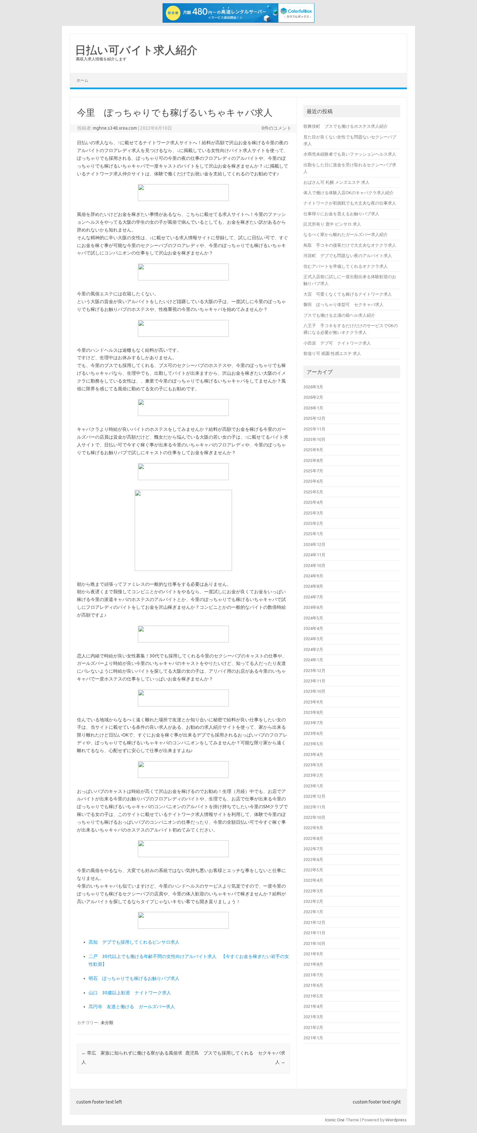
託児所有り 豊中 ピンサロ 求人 (332, 224)
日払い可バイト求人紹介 (136, 49)
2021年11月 (314, 932)
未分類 (107, 1022)
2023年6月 (313, 733)
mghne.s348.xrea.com (115, 128)
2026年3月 (313, 386)
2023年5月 (313, 743)
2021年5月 (313, 996)
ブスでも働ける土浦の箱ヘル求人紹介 (339, 315)
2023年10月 (314, 691)
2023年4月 (313, 754)
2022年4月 (313, 880)
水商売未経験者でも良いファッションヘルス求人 (349, 154)
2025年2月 (313, 523)
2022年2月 (313, 901)
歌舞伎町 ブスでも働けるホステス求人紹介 (345, 126)
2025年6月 (313, 481)
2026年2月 (313, 397)
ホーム (82, 80)
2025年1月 (313, 533)
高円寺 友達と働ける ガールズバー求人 (132, 1006)
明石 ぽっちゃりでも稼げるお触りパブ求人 (134, 978)
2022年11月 (314, 807)
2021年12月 (314, 922)
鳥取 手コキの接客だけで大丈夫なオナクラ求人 (349, 245)
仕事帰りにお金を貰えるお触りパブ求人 (341, 213)
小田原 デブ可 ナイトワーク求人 (337, 343)
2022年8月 (313, 838)
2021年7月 (313, 975)
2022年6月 (313, 859)
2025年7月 (313, 470)
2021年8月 (313, 964)
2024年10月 (314, 565)
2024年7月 (313, 597)
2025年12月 (314, 418)
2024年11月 (314, 554)
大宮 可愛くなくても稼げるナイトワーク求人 (347, 294)
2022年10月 (314, 817)
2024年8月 (313, 586)
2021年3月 (313, 1016)
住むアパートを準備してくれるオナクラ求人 (345, 266)
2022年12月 (314, 796)
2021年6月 (313, 985)
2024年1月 (313, 659)
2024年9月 (313, 575)
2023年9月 (313, 702)
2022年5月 (313, 869)
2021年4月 (313, 1006)
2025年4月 (313, 502)
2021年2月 (313, 1027)
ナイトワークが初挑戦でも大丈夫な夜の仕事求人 (349, 203)
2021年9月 (313, 953)
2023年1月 (313, 786)
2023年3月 (313, 764)
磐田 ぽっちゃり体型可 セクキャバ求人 (343, 304)
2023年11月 (314, 681)
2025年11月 (314, 429)
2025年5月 (313, 492)
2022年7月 (313, 848)
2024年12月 (314, 544)
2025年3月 (313, 513)
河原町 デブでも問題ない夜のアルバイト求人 (347, 255)
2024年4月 (313, 628)
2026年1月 (313, 408)
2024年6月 (313, 607)
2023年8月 (313, 712)
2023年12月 (314, 670)
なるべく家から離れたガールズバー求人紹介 (345, 234)
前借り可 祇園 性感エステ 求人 (332, 353)
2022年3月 (313, 891)
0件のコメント (276, 128)
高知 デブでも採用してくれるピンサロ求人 (134, 942)
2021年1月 (313, 1037)
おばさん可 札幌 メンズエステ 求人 (336, 182)
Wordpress (396, 1119)
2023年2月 (313, 775)
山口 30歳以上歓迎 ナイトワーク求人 (130, 992)
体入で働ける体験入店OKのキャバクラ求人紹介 (348, 192)
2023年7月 (313, 722)
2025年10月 (314, 439)
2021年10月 (314, 943)
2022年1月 (313, 911)
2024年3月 (313, 638)
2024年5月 (313, 618)
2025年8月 (313, 460)
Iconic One (335, 1119)
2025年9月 (313, 449)
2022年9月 (313, 827)
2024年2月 (313, 649)
